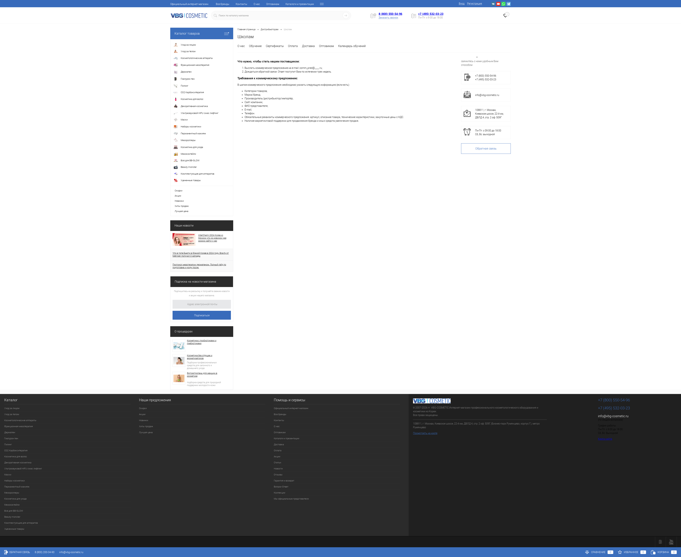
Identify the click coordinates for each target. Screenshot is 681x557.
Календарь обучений (352, 46)
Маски (7, 474)
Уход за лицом (12, 408)
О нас (257, 4)
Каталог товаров (187, 33)
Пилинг (8, 444)
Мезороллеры (11, 492)
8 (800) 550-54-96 (390, 14)
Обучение (255, 46)
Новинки (179, 201)
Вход (461, 3)
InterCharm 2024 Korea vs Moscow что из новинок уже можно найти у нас (212, 238)
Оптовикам (272, 4)
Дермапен (9, 432)
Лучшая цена (181, 211)
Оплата (293, 46)
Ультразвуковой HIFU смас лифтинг (23, 468)
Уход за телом (11, 414)
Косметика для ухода (15, 498)
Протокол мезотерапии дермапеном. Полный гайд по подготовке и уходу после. (199, 266)
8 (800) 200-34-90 (44, 552)
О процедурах (184, 331)
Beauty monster (12, 516)
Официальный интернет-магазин (189, 4)
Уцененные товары (14, 529)
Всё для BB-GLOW (13, 510)
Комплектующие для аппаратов (21, 523)
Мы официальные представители (291, 498)
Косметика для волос (15, 456)
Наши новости (184, 225)
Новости (278, 468)
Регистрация (474, 3)
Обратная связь (486, 148)
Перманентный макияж (16, 486)
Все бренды (222, 4)
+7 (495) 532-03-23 (430, 14)
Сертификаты (275, 46)
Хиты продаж (182, 206)
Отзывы (278, 474)
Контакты (241, 4)
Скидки (178, 190)
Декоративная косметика (17, 462)
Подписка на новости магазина (195, 281)
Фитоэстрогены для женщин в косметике (202, 374)
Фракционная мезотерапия (18, 426)
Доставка (308, 46)
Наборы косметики (14, 480)
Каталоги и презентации (300, 4)
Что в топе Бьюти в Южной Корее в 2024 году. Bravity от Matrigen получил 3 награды (201, 254)
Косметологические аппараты (20, 420)
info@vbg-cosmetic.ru (487, 95)
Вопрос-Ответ (281, 486)
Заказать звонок (388, 17)
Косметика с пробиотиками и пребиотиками (201, 342)
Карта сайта (605, 438)
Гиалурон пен (11, 438)
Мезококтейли (12, 504)
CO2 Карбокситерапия (15, 450)
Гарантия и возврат (284, 480)
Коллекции (279, 492)
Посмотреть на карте (425, 433)
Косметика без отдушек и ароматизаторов (199, 357)
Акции (178, 195)
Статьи (277, 462)
